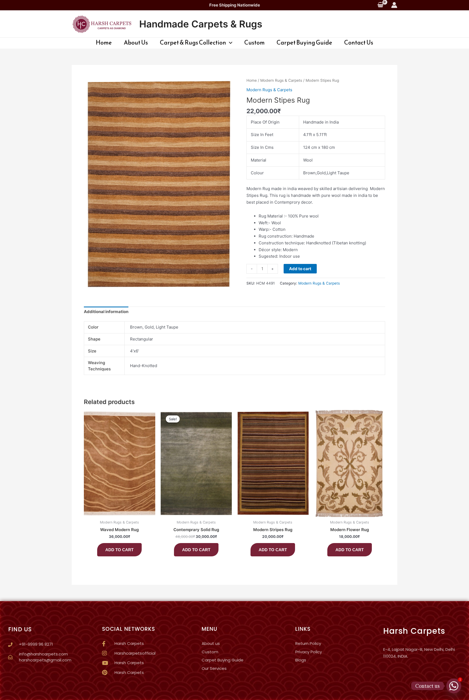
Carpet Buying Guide (304, 43)
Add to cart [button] (119, 549)
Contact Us (358, 43)
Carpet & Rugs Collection (193, 43)
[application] (229, 43)
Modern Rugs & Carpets (281, 80)
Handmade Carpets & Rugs (200, 24)
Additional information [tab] (106, 311)
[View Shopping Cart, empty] (380, 5)
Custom (254, 43)
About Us (136, 43)
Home (104, 43)
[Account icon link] (394, 5)
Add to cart (300, 268)
